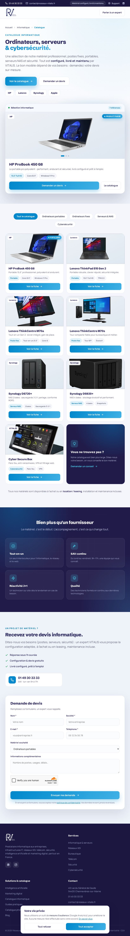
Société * (70, 715)
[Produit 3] (68, 156)
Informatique (23, 27)
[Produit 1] (62, 156)
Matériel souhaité (19, 742)
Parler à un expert (112, 12)
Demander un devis (54, 81)
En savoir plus (85, 918)
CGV (123, 930)
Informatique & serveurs (80, 842)
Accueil (8, 27)
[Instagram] (16, 865)
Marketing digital (13, 893)
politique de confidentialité (68, 802)
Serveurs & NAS (105, 216)
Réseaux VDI (74, 848)
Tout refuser (44, 926)
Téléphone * (72, 729)
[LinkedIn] (123, 3)
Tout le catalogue (26, 216)
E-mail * (14, 729)
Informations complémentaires (25, 756)
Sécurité (72, 864)
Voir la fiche (32, 286)
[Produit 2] (66, 156)
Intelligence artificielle (16, 887)
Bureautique (74, 853)
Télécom (72, 858)
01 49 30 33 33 (15, 3)
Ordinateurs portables (53, 216)
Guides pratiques (13, 904)
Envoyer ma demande (63, 795)
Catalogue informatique (17, 898)
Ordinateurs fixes (81, 216)
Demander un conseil (82, 466)
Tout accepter (85, 926)
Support (116, 3)
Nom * (13, 715)
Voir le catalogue (19, 81)
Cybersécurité (65, 224)
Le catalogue (111, 185)
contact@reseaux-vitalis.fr (42, 3)
